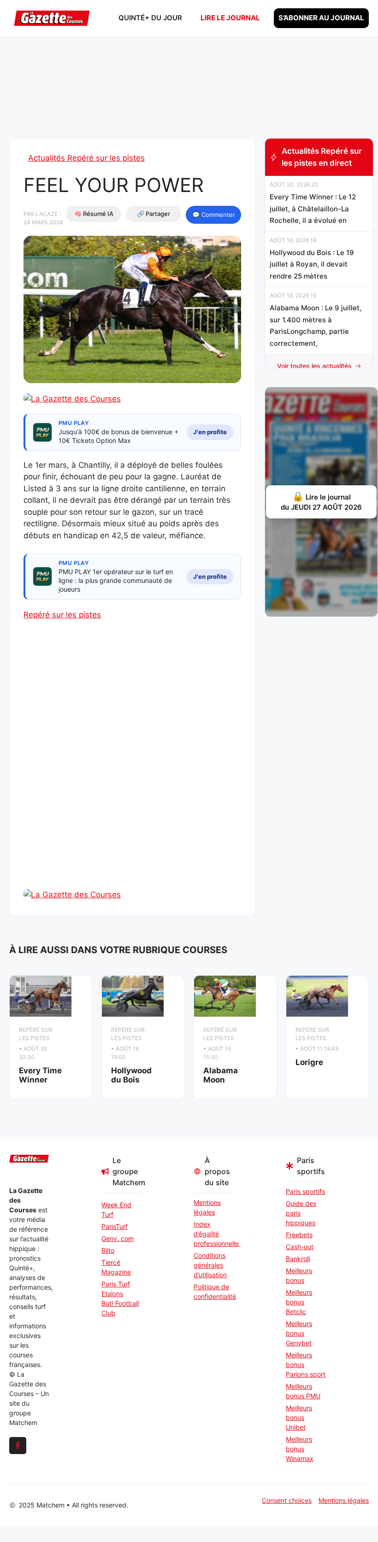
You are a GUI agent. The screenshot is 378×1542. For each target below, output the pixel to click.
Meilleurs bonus (299, 1275)
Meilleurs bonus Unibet (299, 1417)
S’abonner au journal (321, 17)
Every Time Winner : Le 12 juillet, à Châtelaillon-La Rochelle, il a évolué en (313, 208)
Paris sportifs (305, 1191)
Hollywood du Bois (131, 1075)
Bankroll (298, 1259)
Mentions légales (207, 1207)
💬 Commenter (213, 214)
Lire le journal (230, 17)
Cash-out (299, 1247)
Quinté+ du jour (150, 17)
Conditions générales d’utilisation (210, 1265)
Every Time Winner (40, 1075)
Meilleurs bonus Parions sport (305, 1364)
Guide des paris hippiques (301, 1213)
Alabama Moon (220, 1075)
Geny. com (117, 1238)
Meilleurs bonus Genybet (299, 1333)
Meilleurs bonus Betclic (299, 1301)
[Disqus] (132, 771)
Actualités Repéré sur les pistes (86, 158)
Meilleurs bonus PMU (303, 1391)
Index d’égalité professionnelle (213, 1233)
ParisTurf (114, 1226)
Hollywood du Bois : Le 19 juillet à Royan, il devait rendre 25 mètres (312, 264)
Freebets (299, 1235)
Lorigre (309, 1062)
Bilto (107, 1250)
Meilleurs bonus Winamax (299, 1448)
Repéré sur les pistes (62, 614)
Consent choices (287, 1500)
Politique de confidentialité (213, 1291)
